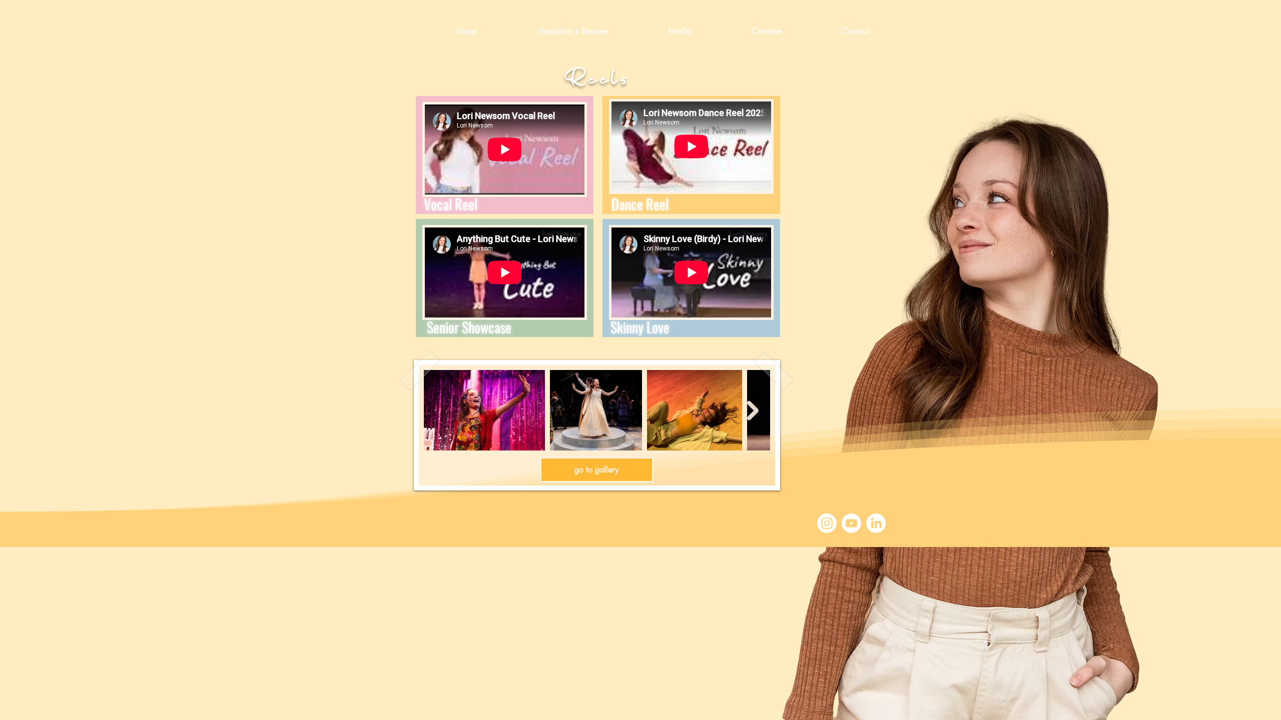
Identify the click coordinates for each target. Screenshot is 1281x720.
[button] (657, 31)
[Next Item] (753, 410)
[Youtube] (851, 523)
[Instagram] (827, 523)
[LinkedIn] (876, 523)
